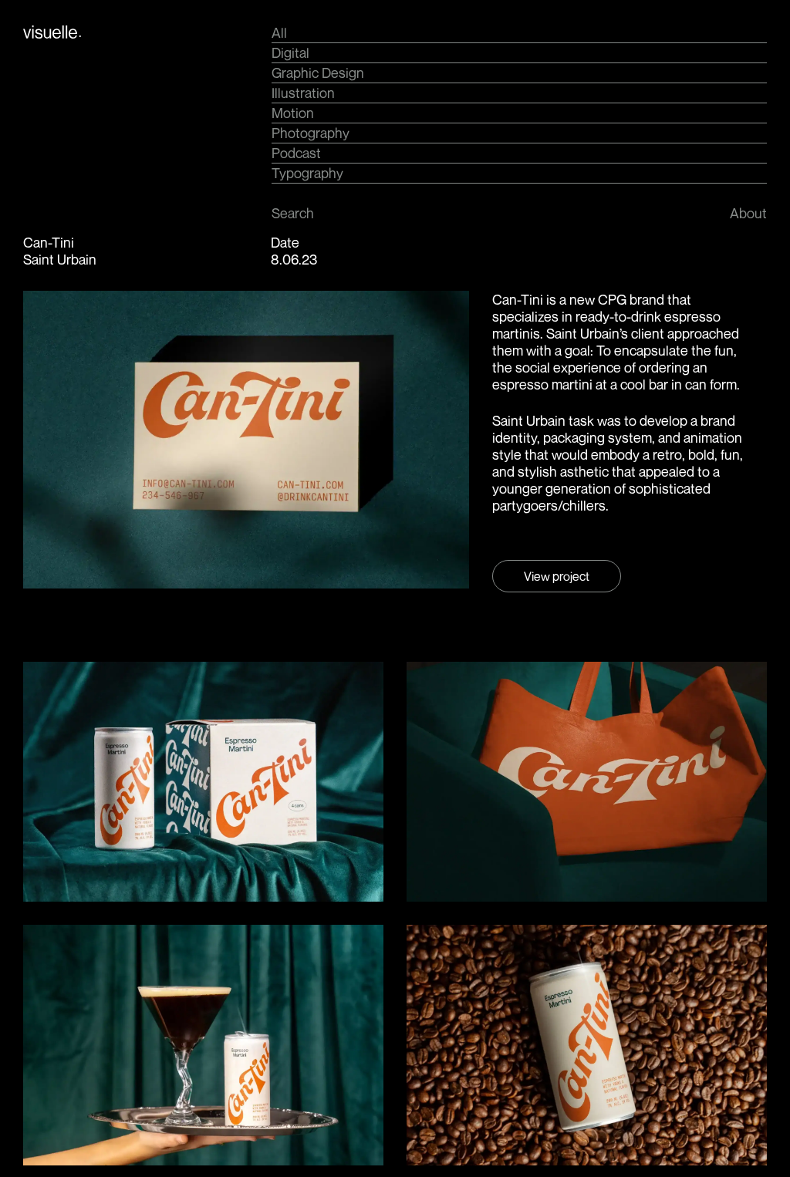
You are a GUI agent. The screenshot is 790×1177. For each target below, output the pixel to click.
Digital (290, 52)
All (279, 32)
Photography (310, 132)
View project (556, 576)
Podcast (296, 152)
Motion (293, 112)
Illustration (303, 92)
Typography (307, 172)
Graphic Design (318, 72)
